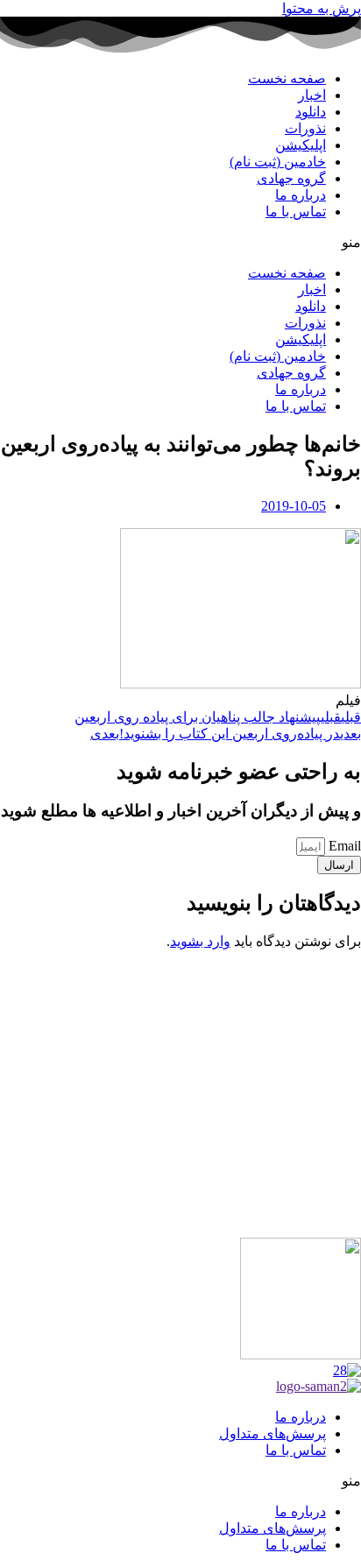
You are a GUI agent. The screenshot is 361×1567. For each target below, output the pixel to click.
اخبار (312, 95)
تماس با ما (295, 211)
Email (343, 845)
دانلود (310, 111)
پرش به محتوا (321, 8)
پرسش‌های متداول (272, 1433)
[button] (180, 242)
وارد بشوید (200, 941)
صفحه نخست (287, 78)
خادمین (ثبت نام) (278, 161)
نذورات (305, 128)
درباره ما (300, 194)
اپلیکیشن (300, 145)
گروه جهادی (291, 178)
